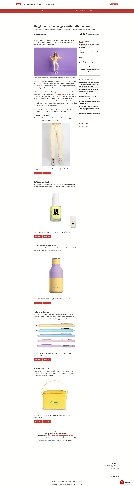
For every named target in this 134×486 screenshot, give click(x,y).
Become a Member (29, 4)
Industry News (50, 4)
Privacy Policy (62, 484)
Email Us (117, 472)
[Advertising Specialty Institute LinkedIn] (116, 476)
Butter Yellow (38, 86)
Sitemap (76, 484)
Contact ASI (115, 463)
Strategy (37, 22)
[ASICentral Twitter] (111, 476)
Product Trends (83, 126)
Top (81, 484)
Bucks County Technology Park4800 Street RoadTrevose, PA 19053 (111, 467)
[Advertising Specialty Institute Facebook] (109, 476)
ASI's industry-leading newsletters (60, 436)
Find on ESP (38, 173)
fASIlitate (82, 11)
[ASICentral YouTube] (114, 476)
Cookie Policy (70, 484)
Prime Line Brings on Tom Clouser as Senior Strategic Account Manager (89, 45)
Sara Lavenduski (41, 34)
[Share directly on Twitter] (84, 34)
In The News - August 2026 (87, 66)
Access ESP (40, 4)
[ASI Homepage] (18, 3)
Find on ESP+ (47, 173)
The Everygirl (59, 94)
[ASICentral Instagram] (118, 476)
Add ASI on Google (94, 34)
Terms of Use (54, 484)
